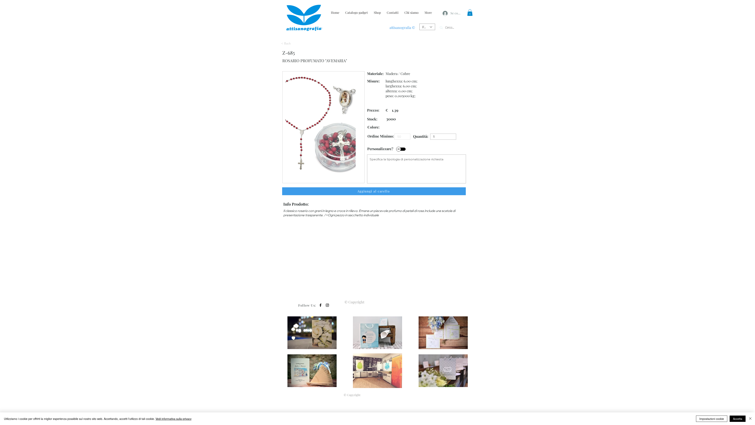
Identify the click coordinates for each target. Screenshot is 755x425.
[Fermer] (750, 419)
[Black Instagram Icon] (327, 305)
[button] (470, 12)
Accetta (737, 419)
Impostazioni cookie (711, 419)
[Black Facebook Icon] (320, 305)
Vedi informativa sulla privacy (174, 419)
